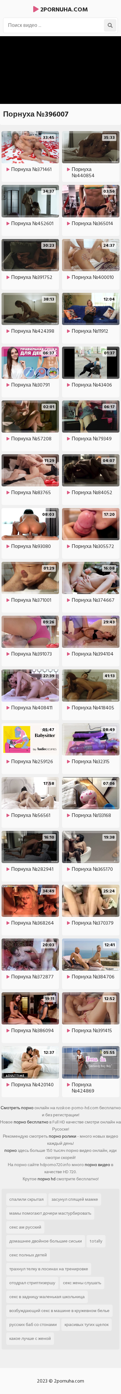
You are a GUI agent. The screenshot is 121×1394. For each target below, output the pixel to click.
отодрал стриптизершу (32, 1282)
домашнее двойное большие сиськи (45, 1241)
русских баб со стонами (33, 1324)
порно (10, 1150)
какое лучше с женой (30, 1338)
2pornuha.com (63, 10)
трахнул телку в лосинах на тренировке (48, 1268)
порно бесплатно (31, 1122)
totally (96, 1241)
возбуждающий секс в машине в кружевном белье (59, 1310)
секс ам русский (25, 1227)
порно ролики (62, 1136)
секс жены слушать (82, 1282)
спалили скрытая (26, 1199)
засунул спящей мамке (75, 1199)
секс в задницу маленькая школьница (47, 1296)
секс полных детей (28, 1255)
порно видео (97, 1164)
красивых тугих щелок (87, 1324)
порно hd (47, 1178)
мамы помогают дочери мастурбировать (50, 1213)
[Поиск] (110, 25)
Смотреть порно (17, 1107)
